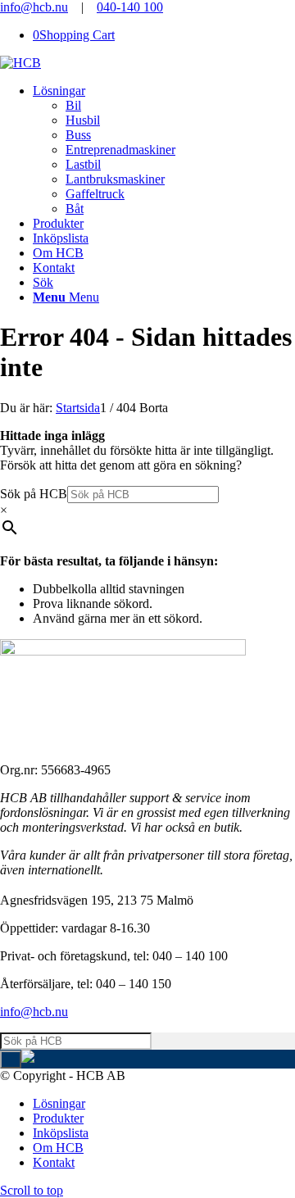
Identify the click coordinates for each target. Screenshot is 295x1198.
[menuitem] (164, 150)
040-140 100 (130, 7)
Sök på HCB (33, 494)
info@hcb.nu (34, 7)
